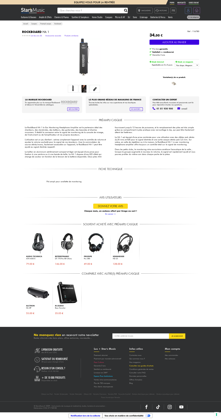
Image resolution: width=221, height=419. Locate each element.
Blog (131, 383)
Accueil (25, 23)
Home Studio (97, 17)
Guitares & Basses (29, 17)
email (184, 108)
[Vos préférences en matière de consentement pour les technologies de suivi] (216, 414)
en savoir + (136, 109)
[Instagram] (169, 406)
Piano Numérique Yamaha (110, 397)
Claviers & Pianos (61, 17)
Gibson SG (87, 394)
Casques (109, 17)
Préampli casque (45, 23)
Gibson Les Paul (47, 394)
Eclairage (144, 17)
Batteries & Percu (158, 17)
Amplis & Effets (45, 17)
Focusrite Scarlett (124, 394)
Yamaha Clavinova (99, 394)
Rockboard (57, 23)
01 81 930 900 (53, 371)
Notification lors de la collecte (85, 415)
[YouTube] (181, 406)
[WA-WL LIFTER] (174, 83)
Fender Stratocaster (61, 394)
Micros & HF (120, 17)
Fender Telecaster (76, 394)
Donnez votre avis (110, 206)
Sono (135, 17)
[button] (73, 89)
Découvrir (73, 109)
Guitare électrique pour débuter (143, 394)
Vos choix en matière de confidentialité (123, 415)
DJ (129, 17)
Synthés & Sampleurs (81, 17)
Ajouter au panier (174, 42)
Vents (170, 17)
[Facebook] (146, 406)
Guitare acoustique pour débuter (168, 394)
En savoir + (110, 214)
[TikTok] (158, 406)
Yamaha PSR (112, 394)
